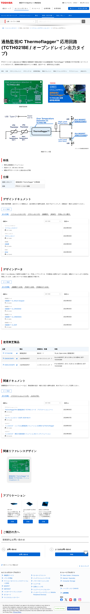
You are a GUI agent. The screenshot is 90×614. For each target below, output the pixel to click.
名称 (4, 221)
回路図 (7, 244)
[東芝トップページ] (10, 3)
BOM (6, 252)
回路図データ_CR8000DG (13, 317)
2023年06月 (67, 434)
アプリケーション (73, 71)
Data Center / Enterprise (71, 575)
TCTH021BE (9, 353)
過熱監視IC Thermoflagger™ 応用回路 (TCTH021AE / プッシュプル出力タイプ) (19, 478)
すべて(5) (5, 214)
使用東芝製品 (36, 71)
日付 (65, 221)
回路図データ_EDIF (11, 325)
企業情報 (66, 593)
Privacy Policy (17, 612)
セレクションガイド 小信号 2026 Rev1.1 (17, 418)
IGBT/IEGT (7, 589)
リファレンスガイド (11, 228)
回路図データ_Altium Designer (14, 301)
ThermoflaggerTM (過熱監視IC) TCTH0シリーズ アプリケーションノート (29, 410)
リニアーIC (36, 584)
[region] (45, 608)
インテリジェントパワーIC (41, 578)
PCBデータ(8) (30, 287)
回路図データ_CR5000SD (13, 309)
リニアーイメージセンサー (41, 589)
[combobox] (58, 21)
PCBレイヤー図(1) (64, 214)
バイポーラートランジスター (13, 592)
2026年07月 (67, 417)
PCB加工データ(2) (42, 287)
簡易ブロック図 (46, 152)
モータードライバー (39, 575)
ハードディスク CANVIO (70, 588)
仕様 (7, 71)
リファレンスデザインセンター (40, 28)
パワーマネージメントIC (41, 581)
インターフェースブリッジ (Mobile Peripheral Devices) (44, 593)
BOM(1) (54, 214)
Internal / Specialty (69, 578)
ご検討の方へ (83, 71)
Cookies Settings (60, 608)
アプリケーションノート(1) (19, 396)
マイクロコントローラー (11, 597)
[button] (70, 3)
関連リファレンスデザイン (60, 71)
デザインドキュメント (15, 71)
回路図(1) (45, 214)
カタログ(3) (35, 396)
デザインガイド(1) (34, 214)
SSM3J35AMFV (10, 365)
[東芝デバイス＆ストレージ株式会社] (30, 3)
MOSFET (7, 586)
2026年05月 (67, 426)
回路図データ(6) (17, 287)
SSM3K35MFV (9, 358)
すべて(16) (5, 287)
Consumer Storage (69, 581)
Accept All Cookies (73, 608)
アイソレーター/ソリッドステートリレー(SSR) (16, 582)
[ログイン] (86, 553)
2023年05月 (67, 228)
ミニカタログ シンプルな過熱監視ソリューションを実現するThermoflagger (29, 426)
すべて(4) (5, 396)
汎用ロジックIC (38, 586)
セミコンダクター (11, 28)
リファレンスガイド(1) (18, 214)
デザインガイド (10, 236)
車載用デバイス (9, 575)
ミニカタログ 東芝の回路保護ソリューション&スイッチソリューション (28, 434)
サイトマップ (85, 566)
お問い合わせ (23, 554)
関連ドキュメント (46, 71)
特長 (2, 71)
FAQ (71, 554)
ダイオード (7, 594)
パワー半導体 (8, 578)
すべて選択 (6, 209)
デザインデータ (27, 71)
